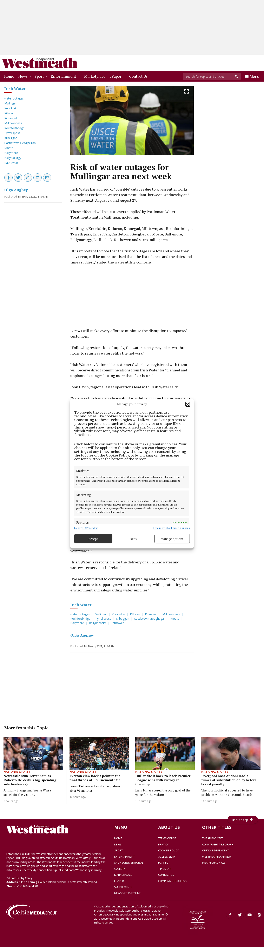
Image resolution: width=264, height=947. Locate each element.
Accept (93, 539)
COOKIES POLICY (168, 850)
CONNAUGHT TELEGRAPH (217, 844)
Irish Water (14, 88)
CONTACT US (166, 875)
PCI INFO (163, 862)
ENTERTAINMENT (124, 856)
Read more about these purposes (171, 527)
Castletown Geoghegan (20, 143)
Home (10, 76)
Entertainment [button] (64, 76)
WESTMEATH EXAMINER (216, 856)
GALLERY (119, 869)
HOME (118, 838)
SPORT (118, 850)
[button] (188, 404)
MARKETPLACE (123, 875)
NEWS (118, 844)
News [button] (23, 76)
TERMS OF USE (167, 838)
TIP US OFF (164, 869)
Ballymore (11, 153)
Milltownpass (13, 123)
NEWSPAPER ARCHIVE (127, 893)
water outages (14, 98)
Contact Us (139, 76)
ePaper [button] (116, 76)
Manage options (172, 539)
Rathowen (11, 163)
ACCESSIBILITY (167, 856)
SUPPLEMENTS (123, 887)
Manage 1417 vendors (86, 527)
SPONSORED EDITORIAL (128, 862)
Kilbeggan (10, 138)
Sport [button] (40, 76)
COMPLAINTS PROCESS (172, 881)
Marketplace (95, 76)
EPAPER (119, 881)
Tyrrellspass (12, 133)
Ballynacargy (12, 158)
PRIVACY (163, 844)
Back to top (240, 820)
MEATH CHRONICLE (213, 862)
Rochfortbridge (14, 128)
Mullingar (10, 103)
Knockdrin (11, 108)
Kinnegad (10, 118)
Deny (133, 539)
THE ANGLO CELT (212, 838)
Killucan (9, 113)
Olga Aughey (16, 189)
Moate (8, 148)
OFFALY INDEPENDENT (215, 850)
